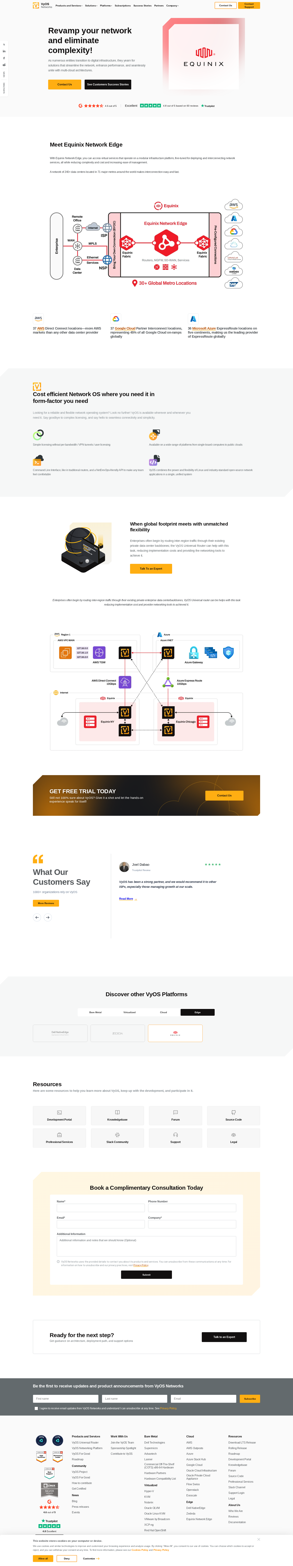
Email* (61, 1217)
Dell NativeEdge (195, 1508)
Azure (189, 1453)
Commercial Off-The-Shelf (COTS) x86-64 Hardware (159, 1466)
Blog (74, 1501)
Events (76, 1512)
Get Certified (79, 1488)
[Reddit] (4, 65)
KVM (147, 1496)
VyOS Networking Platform (87, 1448)
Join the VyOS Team (122, 1442)
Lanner (148, 1459)
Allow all (43, 1558)
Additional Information (71, 1234)
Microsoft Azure (204, 328)
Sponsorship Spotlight (123, 1448)
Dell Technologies (154, 1442)
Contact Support (249, 5)
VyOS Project (79, 1471)
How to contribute (82, 1483)
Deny (67, 1558)
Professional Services (240, 1481)
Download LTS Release (242, 1442)
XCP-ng (149, 1524)
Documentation (237, 1522)
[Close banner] (258, 1539)
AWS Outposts (194, 1448)
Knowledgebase (237, 1464)
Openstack (192, 1489)
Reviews (233, 1516)
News (4, 74)
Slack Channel (236, 1487)
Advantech (150, 1453)
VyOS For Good (81, 1453)
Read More (128, 898)
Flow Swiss (193, 1484)
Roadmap (77, 1459)
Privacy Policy (161, 1550)
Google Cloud (125, 328)
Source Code (236, 1476)
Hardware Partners (155, 1473)
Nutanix (148, 1502)
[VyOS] (42, 5)
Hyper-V (149, 1491)
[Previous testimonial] (37, 917)
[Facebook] (4, 58)
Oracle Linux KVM (154, 1513)
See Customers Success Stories (108, 84)
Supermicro (151, 1448)
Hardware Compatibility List (160, 1478)
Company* (155, 1217)
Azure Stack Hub (196, 1459)
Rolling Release (237, 1448)
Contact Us (225, 5)
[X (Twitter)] (4, 44)
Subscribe (250, 1398)
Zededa (190, 1513)
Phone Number (158, 1201)
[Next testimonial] (48, 917)
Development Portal (239, 1459)
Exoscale (191, 1495)
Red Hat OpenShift (155, 1530)
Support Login (236, 1492)
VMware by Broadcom (157, 1519)
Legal (231, 1498)
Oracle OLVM (152, 1508)
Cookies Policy (140, 1550)
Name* (61, 1201)
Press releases (80, 1506)
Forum (232, 1470)
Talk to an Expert (224, 1337)
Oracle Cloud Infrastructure (201, 1470)
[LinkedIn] (4, 51)
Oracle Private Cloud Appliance (198, 1477)
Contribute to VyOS (122, 1453)
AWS (40, 328)
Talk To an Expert (151, 568)
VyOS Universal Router (85, 1442)
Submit (146, 1274)
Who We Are (235, 1511)
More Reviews (46, 903)
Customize (89, 1558)
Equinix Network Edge (199, 1519)
